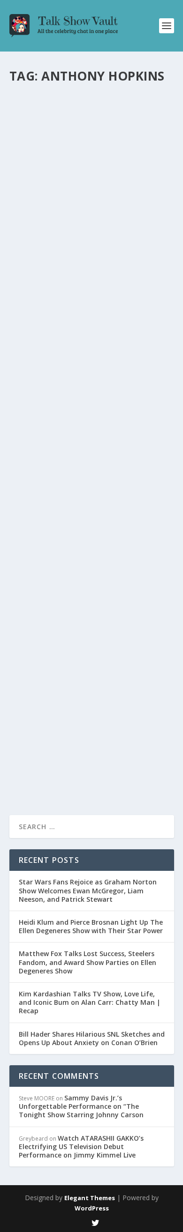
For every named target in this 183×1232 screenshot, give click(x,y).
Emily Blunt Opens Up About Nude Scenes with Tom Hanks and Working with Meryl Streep (91, 690)
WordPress (92, 1208)
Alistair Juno (42, 430)
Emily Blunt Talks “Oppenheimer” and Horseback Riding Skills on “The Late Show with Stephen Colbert (90, 265)
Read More (43, 206)
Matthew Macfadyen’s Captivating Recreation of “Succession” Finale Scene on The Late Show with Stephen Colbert (90, 118)
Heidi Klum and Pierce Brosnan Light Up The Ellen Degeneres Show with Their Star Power (91, 926)
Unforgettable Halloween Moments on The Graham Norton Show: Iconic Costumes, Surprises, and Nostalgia (90, 401)
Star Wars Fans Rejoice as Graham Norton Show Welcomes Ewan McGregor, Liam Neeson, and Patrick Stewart (88, 890)
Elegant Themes (89, 1198)
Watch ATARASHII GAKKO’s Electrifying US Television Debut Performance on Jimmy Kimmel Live (81, 1146)
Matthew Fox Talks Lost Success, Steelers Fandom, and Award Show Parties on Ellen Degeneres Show (87, 962)
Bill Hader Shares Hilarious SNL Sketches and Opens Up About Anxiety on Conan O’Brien (92, 1038)
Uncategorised (121, 147)
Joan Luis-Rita (44, 294)
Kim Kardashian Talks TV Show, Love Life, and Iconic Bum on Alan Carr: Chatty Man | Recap (89, 1002)
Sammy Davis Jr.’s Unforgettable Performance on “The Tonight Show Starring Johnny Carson (81, 1106)
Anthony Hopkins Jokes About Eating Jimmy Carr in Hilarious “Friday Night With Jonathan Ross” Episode (86, 548)
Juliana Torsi (43, 147)
